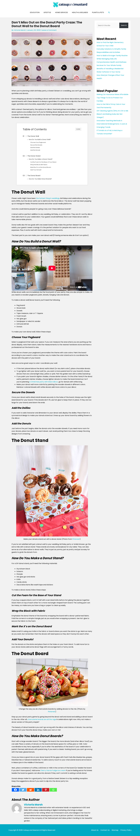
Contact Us (105, 830)
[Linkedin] (38, 790)
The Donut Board (33, 175)
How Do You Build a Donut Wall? (40, 140)
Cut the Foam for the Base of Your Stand (43, 162)
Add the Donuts (35, 150)
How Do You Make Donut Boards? (40, 179)
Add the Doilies (35, 147)
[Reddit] (30, 790)
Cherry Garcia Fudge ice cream (53, 770)
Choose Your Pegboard (38, 142)
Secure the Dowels (36, 145)
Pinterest (76, 539)
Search (124, 25)
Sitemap (115, 830)
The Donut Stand (33, 156)
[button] (109, 12)
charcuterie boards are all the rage (42, 719)
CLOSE (78, 129)
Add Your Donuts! (35, 170)
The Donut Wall (33, 136)
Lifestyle (47, 12)
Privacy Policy (125, 830)
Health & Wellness (80, 12)
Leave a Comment (49, 30)
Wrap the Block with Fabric (38, 164)
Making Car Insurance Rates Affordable (112, 94)
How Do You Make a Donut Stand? (40, 159)
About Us (94, 830)
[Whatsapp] (53, 790)
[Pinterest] (45, 790)
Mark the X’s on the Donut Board (40, 167)
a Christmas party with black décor (43, 382)
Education (34, 12)
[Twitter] (23, 790)
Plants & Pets (98, 12)
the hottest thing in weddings (47, 198)
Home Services (61, 12)
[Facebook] (15, 790)
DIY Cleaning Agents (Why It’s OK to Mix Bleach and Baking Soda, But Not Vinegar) (112, 114)
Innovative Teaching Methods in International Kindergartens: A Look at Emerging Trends (112, 123)
